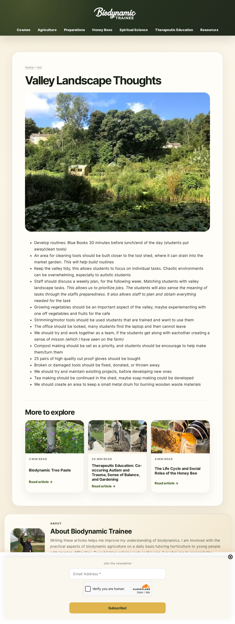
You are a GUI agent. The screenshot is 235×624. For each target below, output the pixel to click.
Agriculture (47, 30)
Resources (209, 30)
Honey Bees (102, 30)
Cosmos (23, 30)
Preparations (74, 30)
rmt (39, 67)
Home (29, 67)
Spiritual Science (134, 30)
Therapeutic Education (174, 30)
